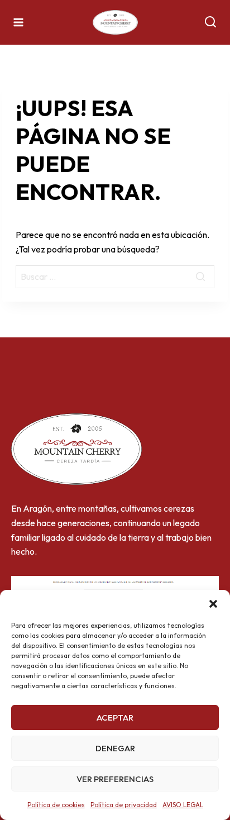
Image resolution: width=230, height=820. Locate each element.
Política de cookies (56, 804)
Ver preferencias (115, 779)
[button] (213, 603)
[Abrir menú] (18, 22)
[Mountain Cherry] (115, 22)
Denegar (115, 748)
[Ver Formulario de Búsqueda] (210, 22)
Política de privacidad (123, 804)
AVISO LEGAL (182, 804)
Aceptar (115, 717)
